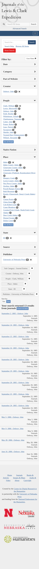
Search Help (9, 46)
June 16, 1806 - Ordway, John (13, 452)
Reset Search (9, 50)
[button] (32, 268)
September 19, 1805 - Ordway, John (15, 371)
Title (3, 301)
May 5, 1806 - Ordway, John (12, 417)
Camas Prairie (8, 199)
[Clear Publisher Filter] (30, 260)
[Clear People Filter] (20, 106)
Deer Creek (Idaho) (10, 215)
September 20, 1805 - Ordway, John (15, 383)
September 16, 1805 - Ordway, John (15, 348)
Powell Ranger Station (11, 189)
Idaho (5, 162)
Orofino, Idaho (8, 186)
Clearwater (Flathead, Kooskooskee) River (19, 173)
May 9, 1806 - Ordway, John (12, 429)
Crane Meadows (9, 207)
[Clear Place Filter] (13, 162)
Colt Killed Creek (10, 205)
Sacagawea (7, 130)
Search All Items (22, 308)
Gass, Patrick (8, 127)
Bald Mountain (9, 191)
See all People (8, 142)
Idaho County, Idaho (11, 165)
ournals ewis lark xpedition (14, 11)
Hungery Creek (9, 178)
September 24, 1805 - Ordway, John (15, 406)
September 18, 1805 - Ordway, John (15, 359)
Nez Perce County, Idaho (12, 183)
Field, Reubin (8, 114)
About (17, 480)
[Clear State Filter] (10, 238)
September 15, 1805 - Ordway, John (15, 336)
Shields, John (8, 132)
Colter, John (7, 122)
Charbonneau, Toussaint (12, 119)
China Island (8, 202)
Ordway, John (8, 91)
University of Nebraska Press (14, 259)
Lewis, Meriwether (10, 108)
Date (8, 301)
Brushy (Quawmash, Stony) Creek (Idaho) (19, 194)
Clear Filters (30, 58)
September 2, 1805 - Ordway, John (15, 313)
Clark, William (8, 106)
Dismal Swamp (9, 218)
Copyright (27, 480)
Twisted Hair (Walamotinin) (13, 135)
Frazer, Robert (8, 124)
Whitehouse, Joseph (10, 116)
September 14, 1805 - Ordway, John (15, 325)
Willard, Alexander (10, 138)
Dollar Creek (8, 221)
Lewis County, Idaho (11, 181)
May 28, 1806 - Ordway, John (13, 440)
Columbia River (9, 170)
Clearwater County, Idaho (13, 168)
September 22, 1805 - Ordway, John (15, 394)
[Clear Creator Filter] (19, 92)
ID (4, 238)
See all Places (8, 225)
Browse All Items (22, 46)
